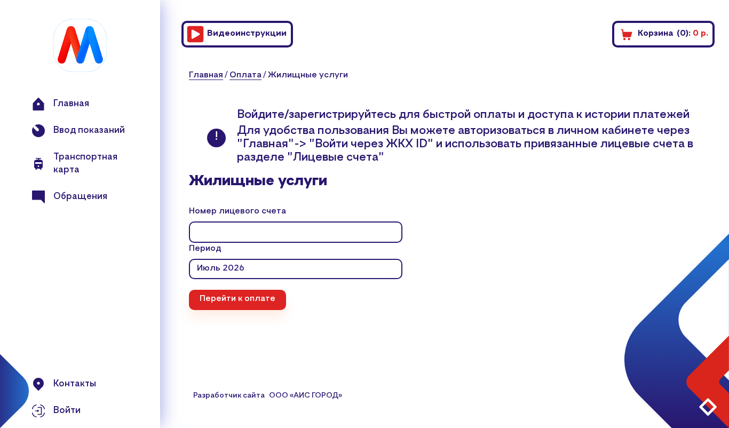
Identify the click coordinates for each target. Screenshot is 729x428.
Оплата (245, 75)
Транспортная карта (85, 164)
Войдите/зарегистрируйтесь (318, 115)
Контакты (74, 384)
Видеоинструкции (247, 33)
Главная (71, 103)
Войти (67, 410)
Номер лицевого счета (237, 211)
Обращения (80, 196)
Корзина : (673, 33)
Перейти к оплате (237, 299)
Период (205, 248)
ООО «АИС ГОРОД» (305, 395)
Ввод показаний (89, 130)
